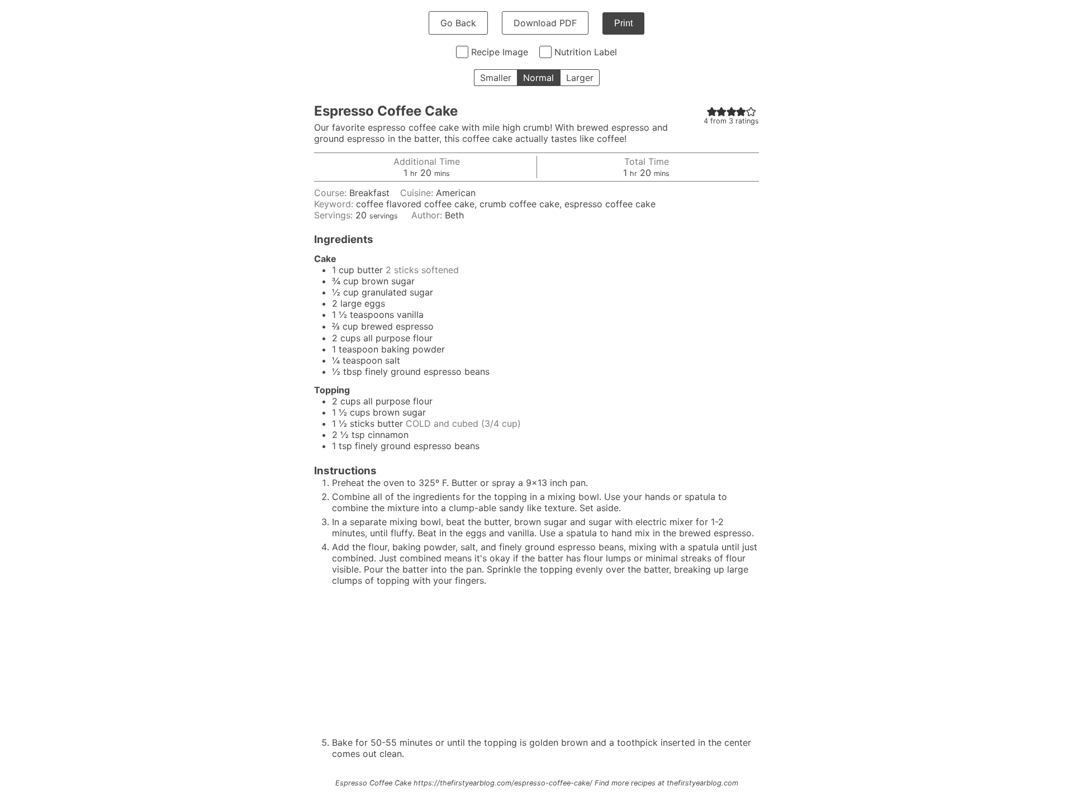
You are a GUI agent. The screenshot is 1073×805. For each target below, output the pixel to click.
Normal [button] (538, 77)
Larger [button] (580, 77)
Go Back (458, 22)
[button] (712, 111)
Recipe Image (499, 52)
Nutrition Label (585, 52)
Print (623, 23)
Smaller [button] (495, 77)
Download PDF (545, 22)
